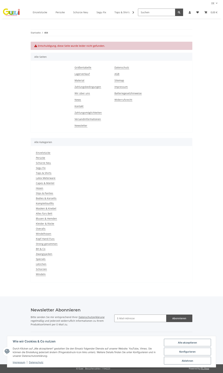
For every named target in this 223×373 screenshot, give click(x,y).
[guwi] (11, 12)
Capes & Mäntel (45, 183)
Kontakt (79, 106)
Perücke (40, 157)
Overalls (40, 228)
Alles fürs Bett (44, 213)
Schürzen (41, 269)
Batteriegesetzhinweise (128, 93)
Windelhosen (43, 233)
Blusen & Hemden (46, 218)
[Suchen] (179, 12)
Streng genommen (46, 243)
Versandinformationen (88, 119)
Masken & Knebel (46, 208)
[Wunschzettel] (198, 12)
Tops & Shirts (43, 173)
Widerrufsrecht (123, 99)
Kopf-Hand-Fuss (45, 238)
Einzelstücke (43, 152)
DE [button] (212, 3)
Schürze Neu (43, 163)
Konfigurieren (187, 351)
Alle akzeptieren (187, 342)
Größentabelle (83, 67)
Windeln (41, 274)
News (78, 99)
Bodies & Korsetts (46, 198)
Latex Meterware (45, 178)
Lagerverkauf (82, 74)
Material (79, 80)
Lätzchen (41, 264)
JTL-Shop (205, 368)
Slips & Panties (44, 193)
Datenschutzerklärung (92, 317)
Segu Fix (40, 168)
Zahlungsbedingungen (88, 86)
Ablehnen (187, 360)
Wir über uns (82, 93)
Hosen (39, 188)
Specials (40, 259)
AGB (116, 74)
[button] (190, 12)
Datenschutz (121, 67)
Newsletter (81, 125)
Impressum (121, 86)
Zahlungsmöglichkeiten (88, 112)
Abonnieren (179, 318)
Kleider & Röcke (45, 223)
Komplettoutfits (45, 203)
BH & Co (40, 249)
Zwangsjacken (44, 254)
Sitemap (119, 80)
